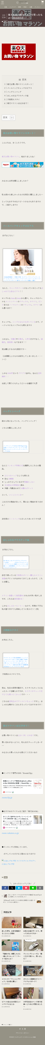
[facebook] (20, 1029)
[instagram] (25, 1029)
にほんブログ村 (8, 864)
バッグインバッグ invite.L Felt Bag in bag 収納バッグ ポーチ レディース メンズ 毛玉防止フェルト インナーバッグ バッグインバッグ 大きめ (16, 448)
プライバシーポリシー (22, 1033)
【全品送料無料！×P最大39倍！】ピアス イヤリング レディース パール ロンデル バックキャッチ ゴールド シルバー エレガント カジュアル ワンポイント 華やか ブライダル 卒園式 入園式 (22, 278)
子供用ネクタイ (13, 99)
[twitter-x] (22, 1029)
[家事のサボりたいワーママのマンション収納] (22, 2)
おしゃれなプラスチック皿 (17, 95)
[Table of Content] (12, 117)
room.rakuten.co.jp (10, 833)
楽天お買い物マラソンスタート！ (20, 84)
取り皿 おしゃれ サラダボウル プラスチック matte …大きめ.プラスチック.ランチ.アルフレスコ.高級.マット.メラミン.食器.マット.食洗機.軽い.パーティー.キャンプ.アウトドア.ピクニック (16, 564)
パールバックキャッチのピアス (19, 88)
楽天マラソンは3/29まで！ (18, 103)
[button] (5, 888)
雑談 (5, 21)
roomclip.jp (7, 797)
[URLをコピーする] (40, 888)
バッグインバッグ (14, 91)
